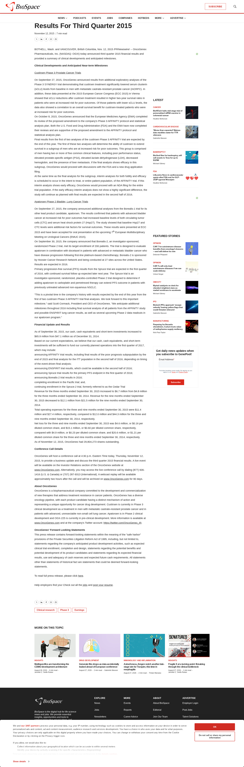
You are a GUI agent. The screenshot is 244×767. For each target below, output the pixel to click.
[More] (66, 18)
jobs (85, 585)
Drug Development (89, 660)
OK (214, 727)
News (61, 18)
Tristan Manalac (155, 673)
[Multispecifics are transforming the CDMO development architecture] (55, 645)
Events (96, 18)
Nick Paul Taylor (159, 333)
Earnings (79, 610)
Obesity (157, 282)
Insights (38, 660)
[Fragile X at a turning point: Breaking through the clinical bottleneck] (189, 645)
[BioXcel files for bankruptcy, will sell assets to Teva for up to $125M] (192, 157)
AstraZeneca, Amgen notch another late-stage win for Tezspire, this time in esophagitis (144, 667)
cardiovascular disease (166, 127)
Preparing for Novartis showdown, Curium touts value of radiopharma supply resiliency (168, 326)
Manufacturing (161, 321)
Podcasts (79, 18)
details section (109, 754)
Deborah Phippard (160, 255)
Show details (19, 761)
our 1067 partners (30, 726)
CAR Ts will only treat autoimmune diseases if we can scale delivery (167, 268)
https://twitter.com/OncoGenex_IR (122, 522)
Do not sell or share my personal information (215, 736)
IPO (154, 302)
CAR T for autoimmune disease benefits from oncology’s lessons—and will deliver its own (168, 249)
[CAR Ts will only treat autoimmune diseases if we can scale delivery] (192, 268)
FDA (155, 171)
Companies (125, 18)
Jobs (110, 18)
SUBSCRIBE (215, 6)
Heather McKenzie (160, 119)
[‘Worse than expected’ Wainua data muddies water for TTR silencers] (192, 132)
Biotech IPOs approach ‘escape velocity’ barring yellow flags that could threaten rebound (168, 307)
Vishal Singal (158, 274)
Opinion (157, 243)
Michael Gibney (159, 164)
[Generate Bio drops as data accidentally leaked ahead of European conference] (99, 645)
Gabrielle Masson (160, 138)
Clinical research (46, 610)
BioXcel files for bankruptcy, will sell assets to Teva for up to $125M (167, 157)
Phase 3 (64, 610)
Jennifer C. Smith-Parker (43, 672)
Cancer (157, 107)
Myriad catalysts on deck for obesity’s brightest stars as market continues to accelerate (167, 287)
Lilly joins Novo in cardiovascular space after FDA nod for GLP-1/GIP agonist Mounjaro (168, 177)
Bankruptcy (159, 152)
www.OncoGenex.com (47, 469)
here (80, 575)
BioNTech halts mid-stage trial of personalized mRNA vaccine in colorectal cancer (167, 113)
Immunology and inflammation (139, 660)
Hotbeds (143, 18)
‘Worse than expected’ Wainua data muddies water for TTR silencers (166, 132)
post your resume (103, 585)
